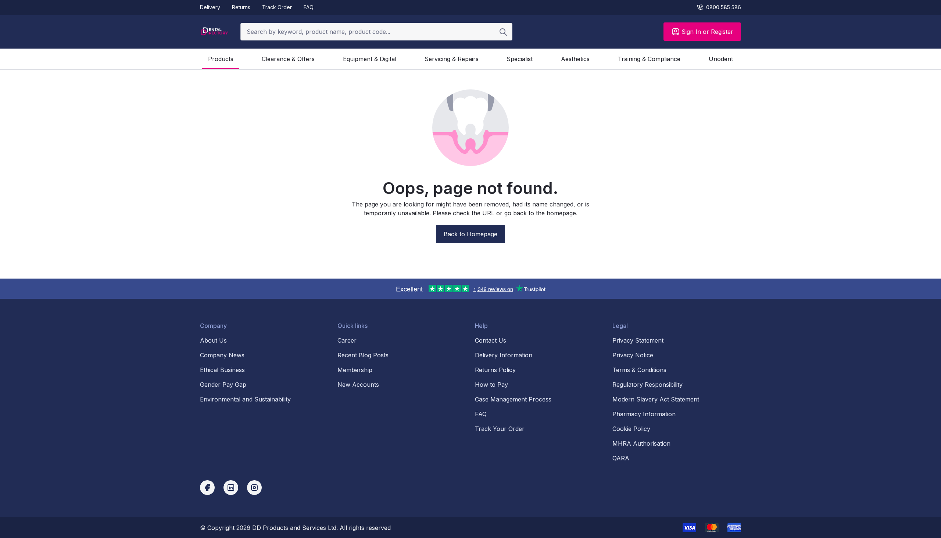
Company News (222, 355)
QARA (620, 458)
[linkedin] (230, 487)
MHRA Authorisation (641, 443)
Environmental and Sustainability (245, 399)
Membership (354, 370)
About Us (213, 340)
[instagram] (254, 487)
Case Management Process (513, 399)
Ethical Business (222, 370)
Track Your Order (500, 428)
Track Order (277, 7)
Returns (241, 7)
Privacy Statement (637, 340)
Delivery (210, 7)
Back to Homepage (470, 234)
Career (347, 340)
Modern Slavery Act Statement (655, 399)
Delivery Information (503, 355)
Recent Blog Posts (363, 355)
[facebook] (207, 487)
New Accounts (358, 384)
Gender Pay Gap (223, 384)
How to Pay (491, 384)
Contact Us (490, 340)
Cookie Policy (631, 428)
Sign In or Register (707, 31)
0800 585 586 (723, 7)
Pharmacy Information (644, 414)
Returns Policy (495, 370)
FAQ (309, 7)
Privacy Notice (632, 355)
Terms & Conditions (639, 370)
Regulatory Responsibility (647, 384)
